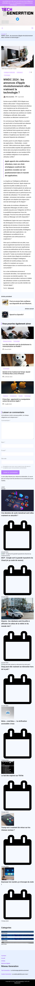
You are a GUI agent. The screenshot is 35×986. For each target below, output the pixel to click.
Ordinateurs (20, 72)
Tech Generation (5, 970)
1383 (2, 940)
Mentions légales (5, 963)
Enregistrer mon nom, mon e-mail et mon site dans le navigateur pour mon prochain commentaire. (16, 467)
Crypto (3, 938)
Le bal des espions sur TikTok (12, 776)
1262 (2, 933)
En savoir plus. (21, 4)
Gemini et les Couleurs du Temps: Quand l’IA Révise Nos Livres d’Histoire (16, 373)
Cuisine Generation (6, 974)
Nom (3, 442)
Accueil (3, 958)
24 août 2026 (4, 552)
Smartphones (13, 396)
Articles (3, 961)
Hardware (5, 396)
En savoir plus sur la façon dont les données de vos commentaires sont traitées (17, 478)
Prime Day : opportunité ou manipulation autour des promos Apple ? (16, 400)
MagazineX (17, 982)
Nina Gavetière (10, 96)
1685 (2, 937)
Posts (5, 933)
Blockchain (4, 935)
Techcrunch (11, 288)
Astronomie (4, 931)
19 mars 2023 (5, 760)
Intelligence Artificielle (9, 72)
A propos (3, 955)
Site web (3, 458)
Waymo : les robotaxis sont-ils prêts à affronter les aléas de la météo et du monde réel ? (15, 623)
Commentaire (5, 420)
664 (2, 944)
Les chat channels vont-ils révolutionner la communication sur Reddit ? (17, 345)
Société (20, 396)
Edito (2, 942)
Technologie (7, 75)
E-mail (3, 450)
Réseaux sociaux (7, 341)
